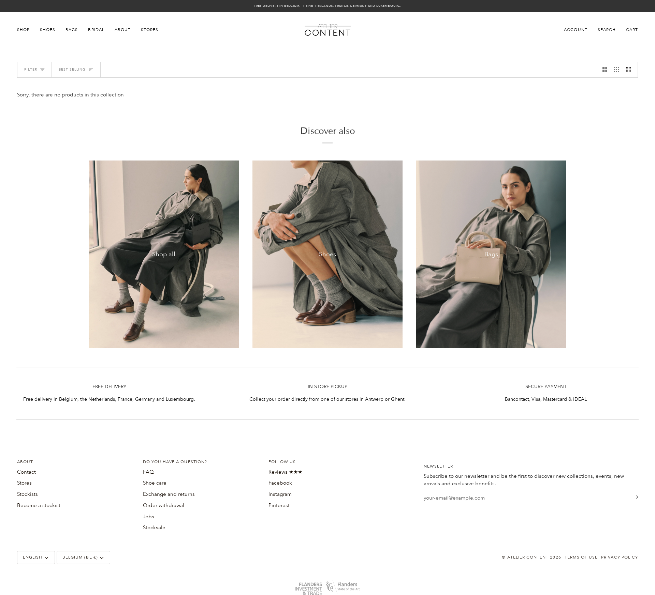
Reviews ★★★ (285, 472)
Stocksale (154, 527)
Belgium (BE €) (80, 557)
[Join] (632, 497)
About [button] (25, 461)
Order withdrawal (163, 505)
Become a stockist (38, 505)
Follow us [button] (281, 461)
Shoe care (154, 483)
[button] (26, 30)
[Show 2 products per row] (605, 70)
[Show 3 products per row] (617, 70)
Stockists (27, 494)
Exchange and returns (169, 494)
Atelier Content (528, 557)
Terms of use (581, 557)
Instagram (280, 494)
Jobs (148, 517)
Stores (24, 483)
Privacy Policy (619, 557)
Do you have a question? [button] (175, 461)
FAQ (148, 472)
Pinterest (279, 505)
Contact (26, 472)
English (32, 557)
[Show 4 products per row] (630, 70)
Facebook (280, 483)
